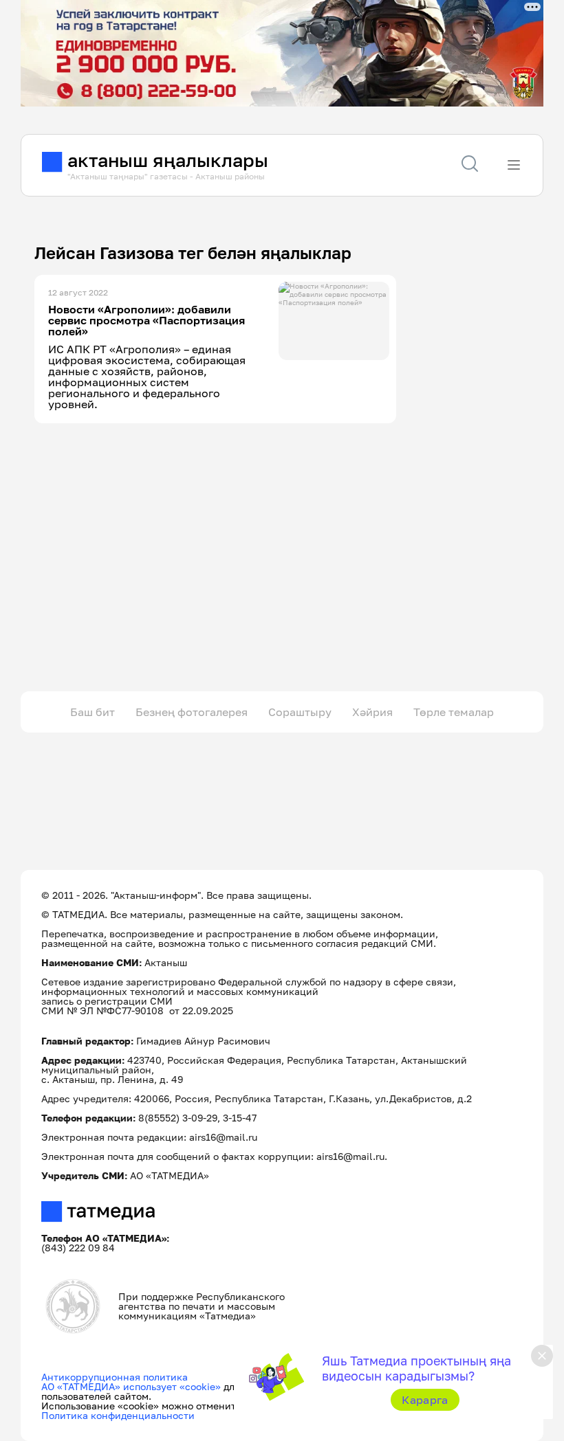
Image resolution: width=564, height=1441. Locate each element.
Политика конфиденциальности (118, 1415)
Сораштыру (300, 712)
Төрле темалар (453, 712)
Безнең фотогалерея (191, 712)
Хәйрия (372, 712)
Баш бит (92, 712)
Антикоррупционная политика (114, 1377)
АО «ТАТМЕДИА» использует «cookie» (131, 1386)
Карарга (425, 1400)
